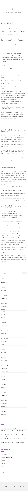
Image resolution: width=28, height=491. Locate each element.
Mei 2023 (3, 382)
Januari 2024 (4, 360)
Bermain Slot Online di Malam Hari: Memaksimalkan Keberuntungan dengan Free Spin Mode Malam (12, 435)
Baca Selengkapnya (13, 264)
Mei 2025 (3, 317)
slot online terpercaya (6, 469)
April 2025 (3, 320)
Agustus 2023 (4, 373)
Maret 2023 (3, 387)
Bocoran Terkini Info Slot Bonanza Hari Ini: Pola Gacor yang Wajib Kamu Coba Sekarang (13, 427)
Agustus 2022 (4, 406)
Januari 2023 (4, 392)
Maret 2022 (3, 414)
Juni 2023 (3, 379)
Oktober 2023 (4, 368)
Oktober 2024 (4, 336)
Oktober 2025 (4, 303)
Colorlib (12, 486)
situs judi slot (4, 454)
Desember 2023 (4, 363)
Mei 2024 (3, 349)
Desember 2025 (4, 298)
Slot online (3, 478)
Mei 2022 (3, 408)
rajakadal (3, 460)
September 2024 (4, 338)
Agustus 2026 (4, 282)
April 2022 (3, 411)
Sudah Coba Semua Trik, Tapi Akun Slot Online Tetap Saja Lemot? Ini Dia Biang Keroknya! (13, 431)
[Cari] (26, 2)
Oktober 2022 (4, 400)
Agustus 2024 (4, 341)
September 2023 (4, 371)
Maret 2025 (3, 322)
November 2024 (4, 333)
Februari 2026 (4, 293)
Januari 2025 (4, 328)
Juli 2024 (3, 344)
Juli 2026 (3, 285)
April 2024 (3, 352)
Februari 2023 (4, 390)
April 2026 (3, 290)
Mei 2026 (3, 287)
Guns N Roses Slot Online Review (13, 32)
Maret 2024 (3, 355)
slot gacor (3, 472)
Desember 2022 (4, 395)
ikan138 (2, 466)
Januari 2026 (4, 295)
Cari (25, 273)
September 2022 (4, 403)
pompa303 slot (4, 475)
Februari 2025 (4, 325)
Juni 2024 (3, 347)
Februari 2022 (4, 417)
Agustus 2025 (4, 309)
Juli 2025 (3, 311)
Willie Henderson (19, 34)
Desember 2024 (4, 330)
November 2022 (4, 398)
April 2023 (3, 384)
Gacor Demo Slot (13, 28)
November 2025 (4, 301)
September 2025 (4, 306)
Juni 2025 (3, 314)
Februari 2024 (4, 357)
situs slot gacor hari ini (6, 457)
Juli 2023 (3, 376)
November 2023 (4, 365)
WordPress (23, 486)
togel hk (3, 463)
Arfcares (14, 9)
